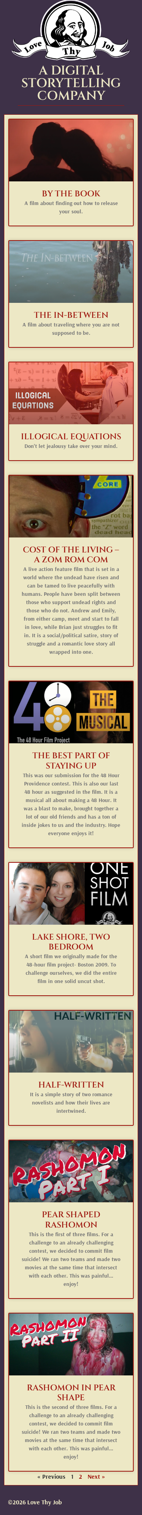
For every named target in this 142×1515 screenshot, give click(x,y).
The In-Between (71, 315)
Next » (96, 1476)
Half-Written (71, 1085)
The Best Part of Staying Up (71, 760)
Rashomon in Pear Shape (71, 1393)
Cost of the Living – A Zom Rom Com (71, 555)
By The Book (71, 194)
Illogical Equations (71, 436)
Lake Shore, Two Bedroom (71, 942)
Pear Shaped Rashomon (71, 1219)
